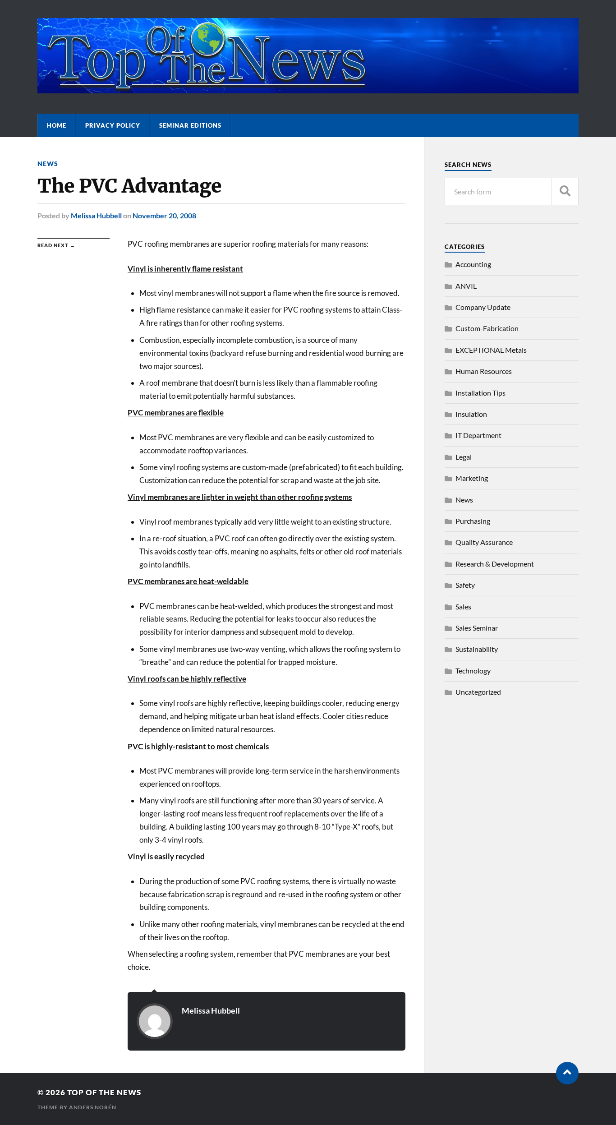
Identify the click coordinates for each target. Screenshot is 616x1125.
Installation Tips (480, 392)
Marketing (471, 478)
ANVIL (466, 285)
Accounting (473, 264)
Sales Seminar (476, 627)
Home (56, 125)
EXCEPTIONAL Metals (491, 350)
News (47, 163)
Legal (463, 456)
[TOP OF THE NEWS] (308, 89)
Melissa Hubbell (96, 215)
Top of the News (104, 1092)
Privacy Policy (112, 125)
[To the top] (567, 1073)
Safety (465, 585)
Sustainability (476, 649)
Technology (473, 670)
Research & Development (494, 563)
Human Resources (483, 371)
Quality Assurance (484, 542)
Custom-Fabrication (487, 328)
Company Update (482, 307)
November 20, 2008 (164, 215)
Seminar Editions (190, 125)
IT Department (478, 435)
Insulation (471, 414)
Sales (463, 606)
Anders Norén (92, 1107)
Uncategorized (478, 691)
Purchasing (472, 520)
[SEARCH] (565, 191)
